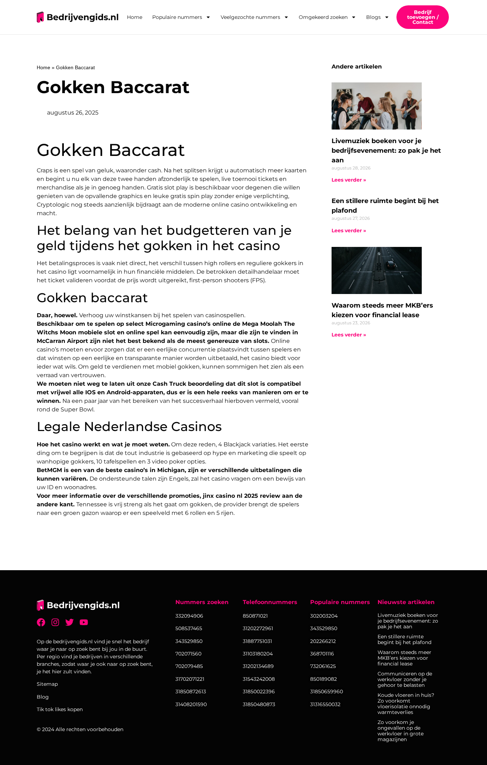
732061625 (323, 666)
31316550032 (325, 704)
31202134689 (258, 666)
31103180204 (258, 653)
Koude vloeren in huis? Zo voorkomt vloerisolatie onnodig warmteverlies (406, 703)
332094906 (189, 616)
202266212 (323, 641)
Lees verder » (349, 180)
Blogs (373, 17)
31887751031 (257, 641)
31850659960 (326, 691)
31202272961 (258, 628)
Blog (43, 697)
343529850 (323, 628)
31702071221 (189, 679)
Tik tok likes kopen (60, 709)
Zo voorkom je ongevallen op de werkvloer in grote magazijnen (401, 730)
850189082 (323, 679)
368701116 (322, 653)
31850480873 (259, 704)
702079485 (189, 666)
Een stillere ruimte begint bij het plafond (404, 639)
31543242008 (259, 679)
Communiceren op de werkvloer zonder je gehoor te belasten (405, 679)
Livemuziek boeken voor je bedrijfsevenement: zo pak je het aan (386, 150)
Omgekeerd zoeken (323, 17)
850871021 (255, 616)
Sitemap (47, 684)
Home (134, 17)
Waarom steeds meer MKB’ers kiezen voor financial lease (404, 658)
